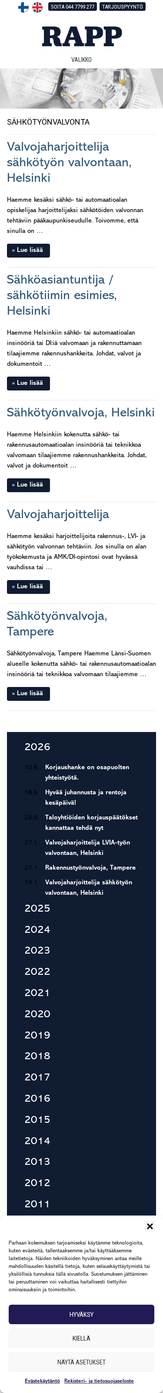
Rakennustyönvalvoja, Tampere (90, 868)
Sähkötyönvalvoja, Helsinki (81, 413)
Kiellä (81, 1338)
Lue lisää (30, 250)
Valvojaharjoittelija (58, 515)
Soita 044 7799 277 (72, 6)
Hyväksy (81, 1315)
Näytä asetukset (81, 1362)
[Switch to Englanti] (37, 7)
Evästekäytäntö (42, 1381)
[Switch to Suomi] (23, 7)
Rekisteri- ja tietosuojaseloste (99, 1381)
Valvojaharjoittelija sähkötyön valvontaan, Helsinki (69, 163)
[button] (150, 1226)
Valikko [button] (81, 59)
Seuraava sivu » (130, 725)
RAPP (81, 36)
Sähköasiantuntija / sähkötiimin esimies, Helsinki (62, 296)
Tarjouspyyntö (122, 6)
